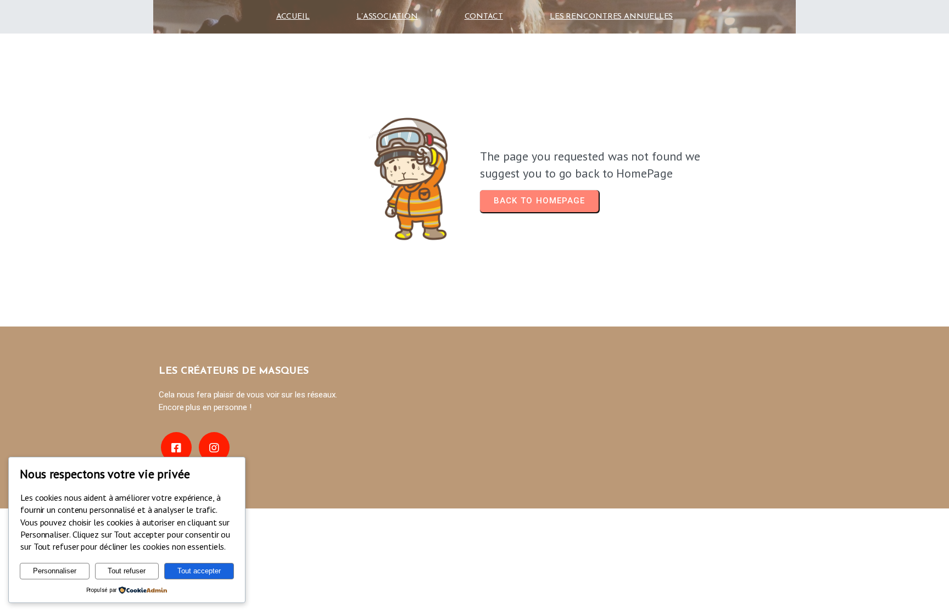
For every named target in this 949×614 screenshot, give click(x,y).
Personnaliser (54, 571)
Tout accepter (199, 571)
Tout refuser (127, 571)
